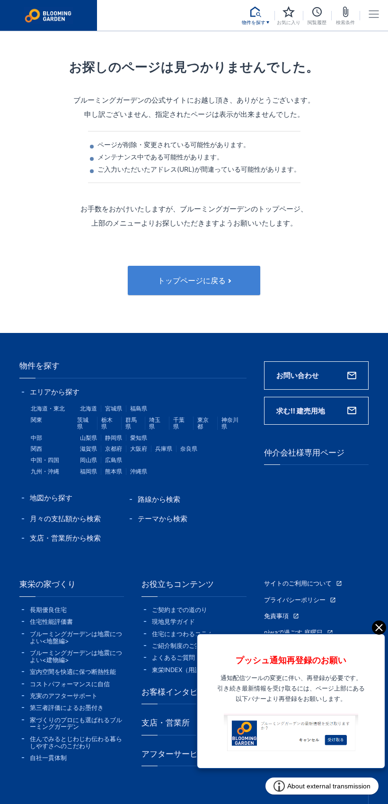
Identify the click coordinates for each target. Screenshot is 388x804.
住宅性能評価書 (51, 621)
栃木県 (107, 423)
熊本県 (113, 471)
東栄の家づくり (47, 584)
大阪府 (138, 448)
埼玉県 (154, 423)
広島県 (113, 459)
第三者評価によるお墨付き (67, 707)
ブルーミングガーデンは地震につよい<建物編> (76, 656)
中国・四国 (45, 459)
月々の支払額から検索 (65, 519)
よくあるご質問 (173, 657)
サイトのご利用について (298, 583)
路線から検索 (159, 499)
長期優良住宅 (48, 609)
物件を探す (39, 365)
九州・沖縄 (45, 471)
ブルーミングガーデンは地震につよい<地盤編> (76, 637)
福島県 (138, 408)
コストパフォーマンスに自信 (70, 684)
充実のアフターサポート (63, 695)
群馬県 (131, 423)
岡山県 (88, 459)
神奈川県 (229, 423)
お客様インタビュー (177, 692)
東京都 (203, 423)
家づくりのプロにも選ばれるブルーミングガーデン (76, 724)
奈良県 (188, 448)
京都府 (113, 448)
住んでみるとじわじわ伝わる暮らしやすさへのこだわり (76, 742)
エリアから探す (54, 392)
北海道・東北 (48, 408)
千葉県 (179, 423)
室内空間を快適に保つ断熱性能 (73, 671)
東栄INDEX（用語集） (182, 669)
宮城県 (113, 408)
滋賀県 (88, 448)
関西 (36, 448)
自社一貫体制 (48, 757)
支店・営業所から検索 (65, 538)
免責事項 (276, 616)
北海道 (88, 408)
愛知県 (138, 437)
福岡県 (88, 471)
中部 (36, 437)
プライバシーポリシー (295, 599)
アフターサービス (173, 754)
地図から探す (51, 498)
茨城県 (82, 423)
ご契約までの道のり (179, 609)
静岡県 (113, 437)
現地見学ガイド (173, 621)
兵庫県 (163, 448)
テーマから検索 (162, 519)
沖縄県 (138, 471)
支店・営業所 (165, 722)
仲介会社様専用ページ (304, 452)
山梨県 (88, 437)
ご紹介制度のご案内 (179, 645)
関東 (36, 419)
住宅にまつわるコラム (182, 634)
